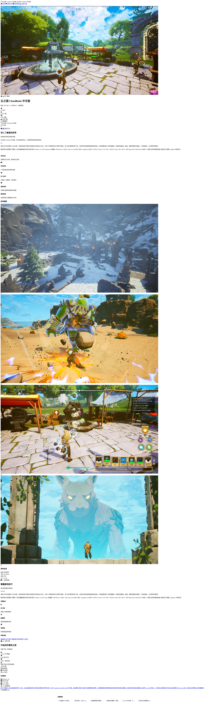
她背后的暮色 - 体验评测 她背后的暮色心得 (114, 700)
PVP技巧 (25, 639)
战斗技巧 (8, 639)
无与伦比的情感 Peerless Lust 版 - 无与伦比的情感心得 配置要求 (145, 700)
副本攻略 (20, 639)
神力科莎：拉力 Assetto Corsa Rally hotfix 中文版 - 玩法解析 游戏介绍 (82, 700)
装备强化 (14, 639)
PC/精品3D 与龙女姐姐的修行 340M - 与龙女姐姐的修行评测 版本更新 (66, 700)
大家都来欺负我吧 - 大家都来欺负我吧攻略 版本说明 (98, 700)
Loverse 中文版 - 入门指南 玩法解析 (129, 700)
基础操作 (3, 639)
